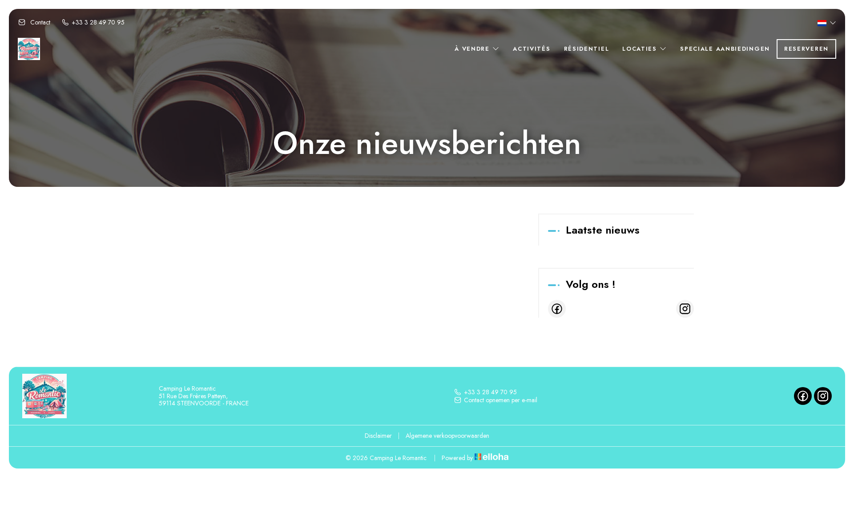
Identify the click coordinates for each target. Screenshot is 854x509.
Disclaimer (378, 435)
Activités (531, 48)
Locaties (640, 48)
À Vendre (473, 48)
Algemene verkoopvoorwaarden (447, 435)
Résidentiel (586, 48)
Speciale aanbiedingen (725, 48)
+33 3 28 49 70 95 (490, 392)
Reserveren (806, 48)
